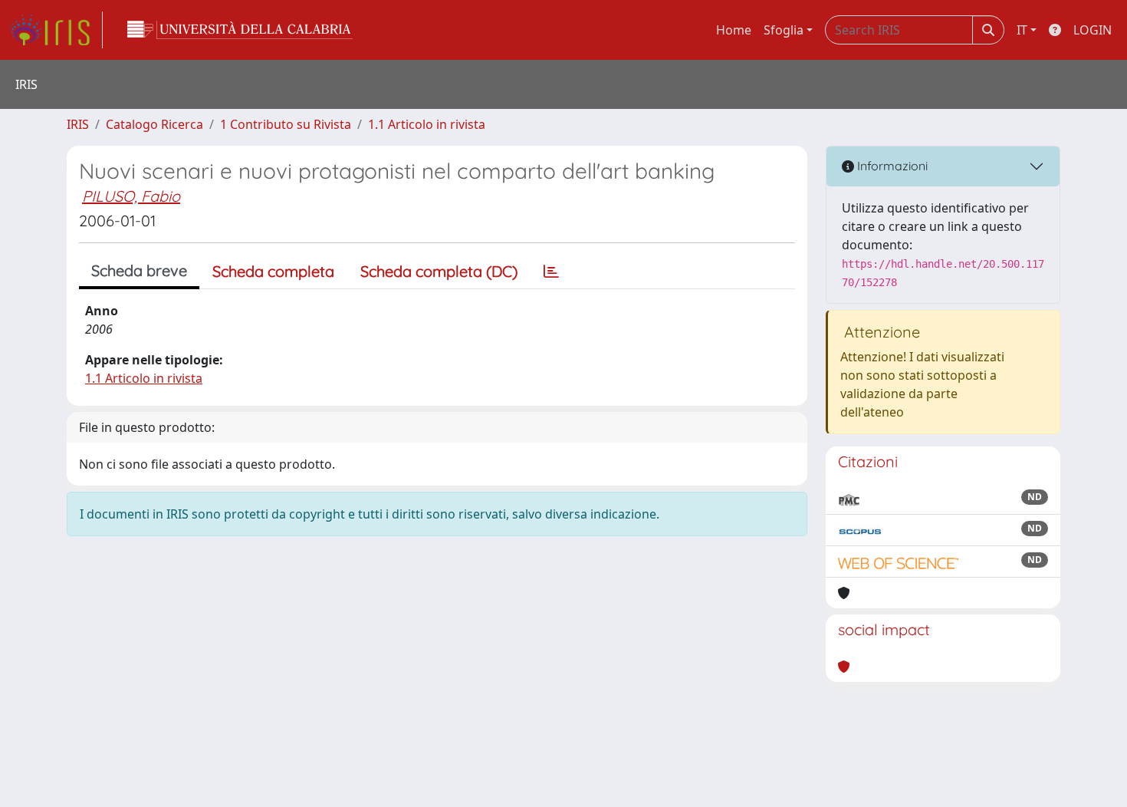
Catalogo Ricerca (154, 124)
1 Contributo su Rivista (285, 124)
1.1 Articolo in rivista (426, 124)
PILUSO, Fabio (131, 196)
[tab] (551, 271)
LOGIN (1092, 29)
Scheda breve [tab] (139, 270)
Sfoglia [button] (783, 29)
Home (733, 29)
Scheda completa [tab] (273, 271)
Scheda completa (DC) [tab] (439, 271)
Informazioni (891, 165)
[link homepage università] (240, 30)
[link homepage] (56, 30)
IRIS (78, 124)
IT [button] (1022, 29)
